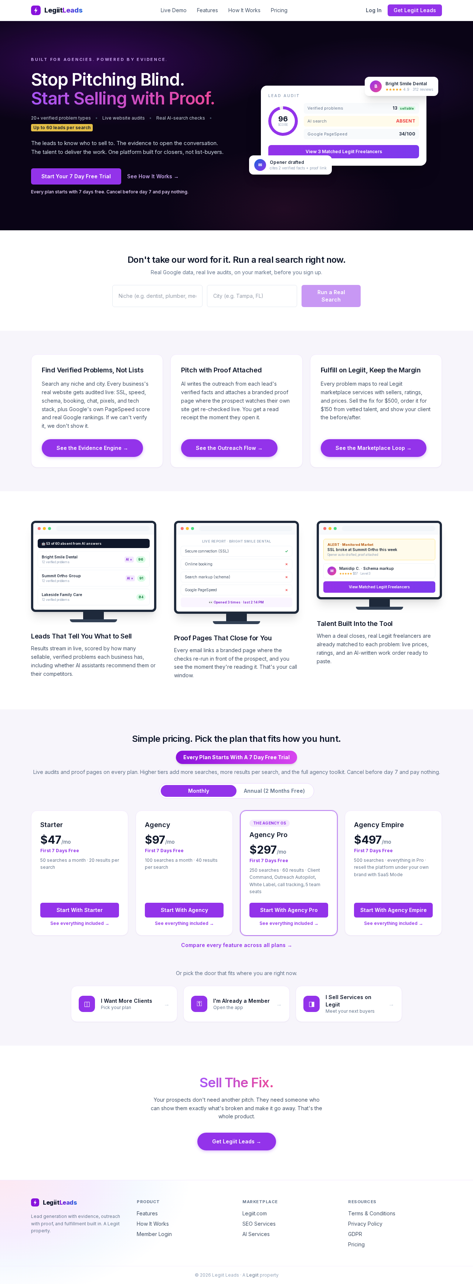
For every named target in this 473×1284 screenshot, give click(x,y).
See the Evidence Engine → (92, 448)
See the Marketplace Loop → (374, 448)
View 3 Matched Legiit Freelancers (344, 151)
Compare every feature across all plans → (236, 945)
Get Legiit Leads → (236, 1141)
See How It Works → (153, 176)
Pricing (279, 10)
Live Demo (174, 10)
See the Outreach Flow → (229, 448)
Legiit (252, 1275)
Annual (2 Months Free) (274, 791)
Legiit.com (254, 1213)
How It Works (244, 10)
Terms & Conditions (371, 1213)
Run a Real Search (331, 296)
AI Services (256, 1234)
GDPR (355, 1234)
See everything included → (79, 923)
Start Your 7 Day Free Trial (76, 176)
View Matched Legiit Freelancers (379, 587)
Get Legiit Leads (415, 10)
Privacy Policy (365, 1224)
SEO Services (259, 1224)
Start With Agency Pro (289, 910)
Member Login (154, 1234)
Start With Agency (184, 910)
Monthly (198, 791)
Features (207, 10)
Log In (374, 10)
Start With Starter (80, 910)
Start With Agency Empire (393, 910)
